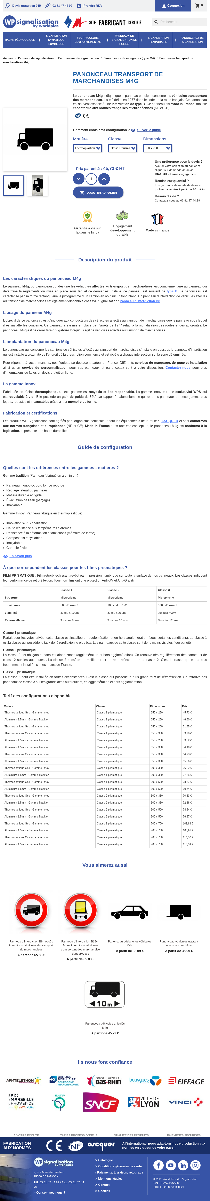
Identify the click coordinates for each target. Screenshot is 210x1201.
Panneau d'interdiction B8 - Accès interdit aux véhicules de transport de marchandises (31, 945)
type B (171, 291)
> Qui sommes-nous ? (49, 1192)
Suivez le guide (146, 130)
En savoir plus (17, 556)
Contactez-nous (178, 367)
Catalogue (105, 1160)
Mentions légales (110, 1178)
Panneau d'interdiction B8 (140, 301)
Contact (104, 1184)
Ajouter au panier (98, 192)
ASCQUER (169, 421)
